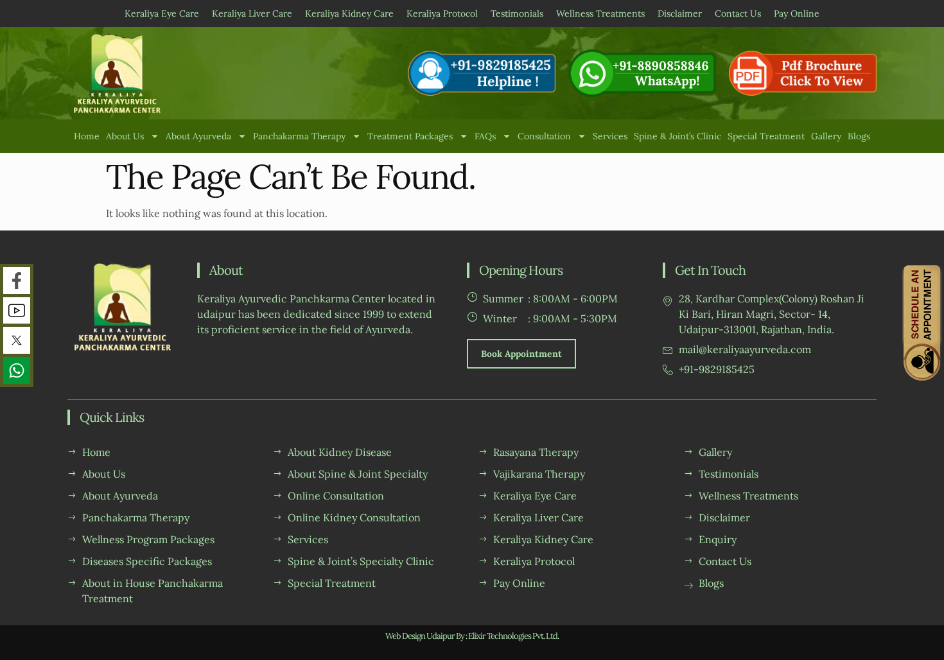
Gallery (826, 136)
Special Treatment (766, 136)
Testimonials (517, 13)
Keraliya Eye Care (162, 13)
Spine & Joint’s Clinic (677, 136)
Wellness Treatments (600, 13)
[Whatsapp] (16, 370)
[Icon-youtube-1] (16, 310)
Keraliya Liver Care (252, 13)
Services (610, 136)
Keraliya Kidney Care (349, 13)
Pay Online (796, 13)
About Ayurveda (198, 136)
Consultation (544, 136)
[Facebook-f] (16, 280)
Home (87, 136)
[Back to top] (923, 639)
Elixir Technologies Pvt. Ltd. (513, 635)
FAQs (485, 136)
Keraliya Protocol (442, 13)
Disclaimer (680, 13)
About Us (125, 136)
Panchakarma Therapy (299, 136)
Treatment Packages (410, 136)
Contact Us (738, 13)
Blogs (859, 136)
